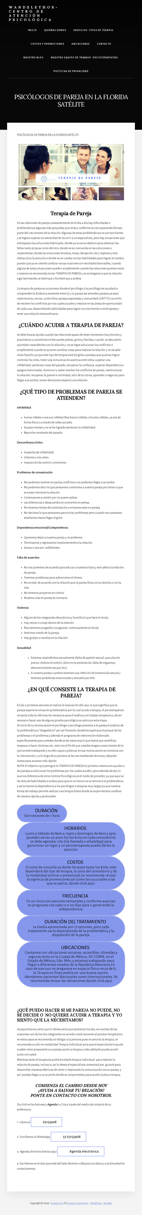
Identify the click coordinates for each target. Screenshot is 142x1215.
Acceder (107, 1203)
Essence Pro (57, 1203)
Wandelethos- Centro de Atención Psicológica (34, 13)
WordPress (96, 1203)
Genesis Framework (77, 1203)
